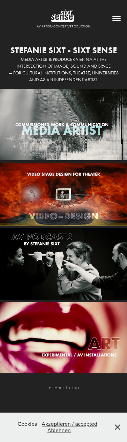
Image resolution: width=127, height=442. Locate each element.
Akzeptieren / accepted (69, 423)
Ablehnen (59, 430)
